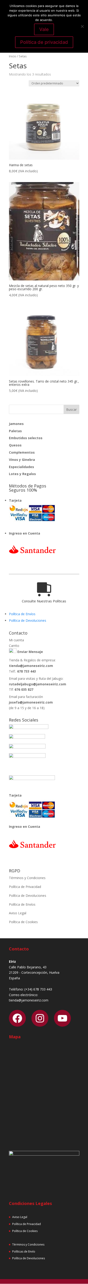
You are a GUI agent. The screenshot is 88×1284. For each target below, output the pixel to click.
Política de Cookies (23, 922)
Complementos (22, 452)
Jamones (16, 423)
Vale (44, 29)
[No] (82, 26)
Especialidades (21, 467)
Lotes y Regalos (22, 474)
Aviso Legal (17, 913)
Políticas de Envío (23, 1251)
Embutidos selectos (25, 438)
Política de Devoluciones (27, 620)
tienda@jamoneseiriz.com (31, 665)
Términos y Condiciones (27, 878)
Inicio (12, 56)
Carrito (14, 645)
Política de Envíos (22, 614)
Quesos (15, 445)
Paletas (15, 431)
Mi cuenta (16, 640)
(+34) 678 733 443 (38, 989)
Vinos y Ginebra (22, 459)
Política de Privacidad (25, 886)
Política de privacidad (44, 42)
